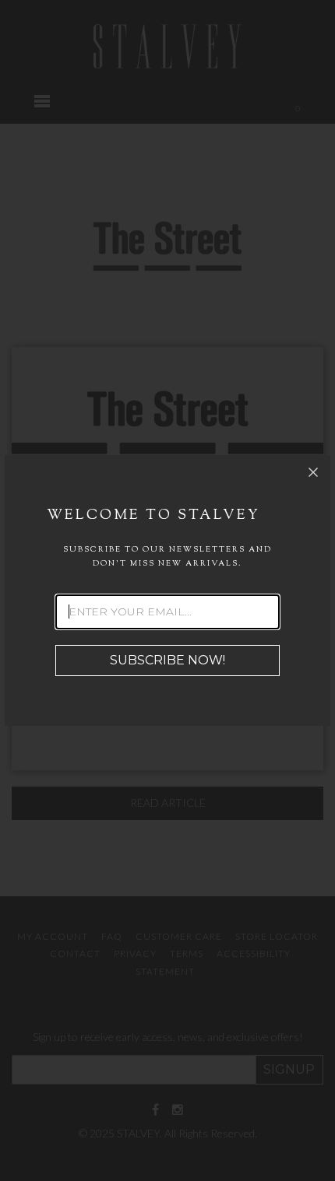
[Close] (313, 472)
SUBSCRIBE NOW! (167, 660)
